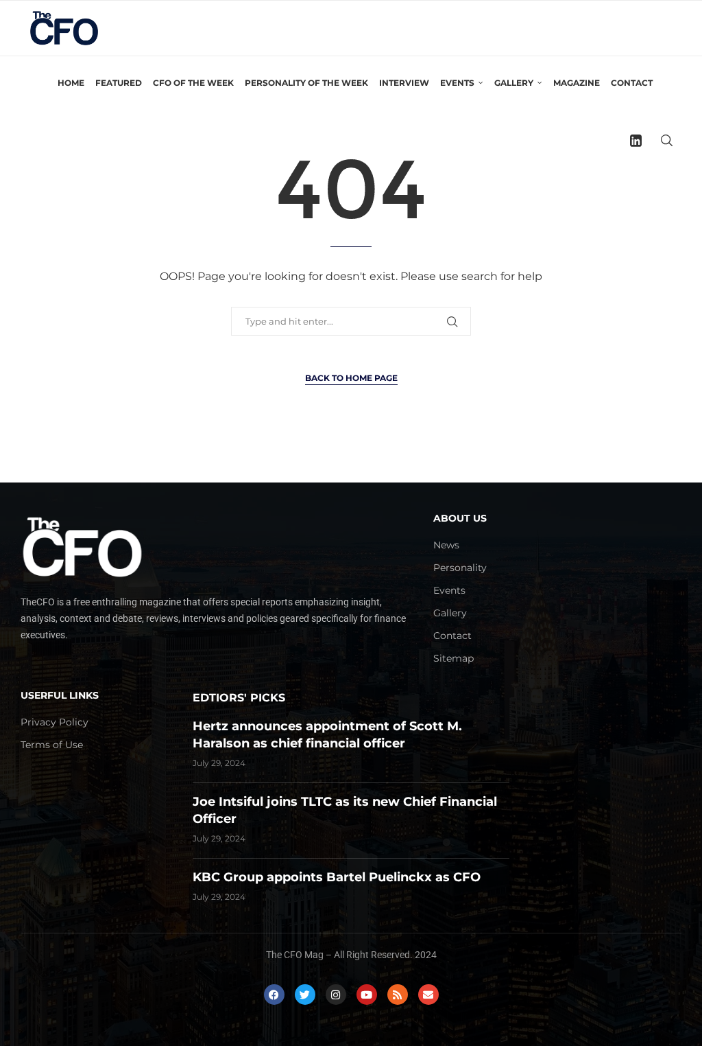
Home (71, 83)
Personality (460, 567)
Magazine (576, 83)
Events (449, 590)
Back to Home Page (351, 378)
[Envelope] (428, 994)
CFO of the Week (193, 83)
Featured (118, 83)
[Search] (666, 140)
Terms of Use (52, 744)
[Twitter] (305, 994)
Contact (632, 83)
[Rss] (397, 994)
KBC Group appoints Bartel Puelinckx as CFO (337, 877)
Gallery (450, 613)
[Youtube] (366, 994)
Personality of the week (306, 83)
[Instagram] (336, 994)
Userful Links (60, 695)
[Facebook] (274, 994)
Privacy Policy (54, 722)
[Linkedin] (636, 140)
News (446, 545)
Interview (404, 83)
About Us (460, 518)
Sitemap (453, 658)
